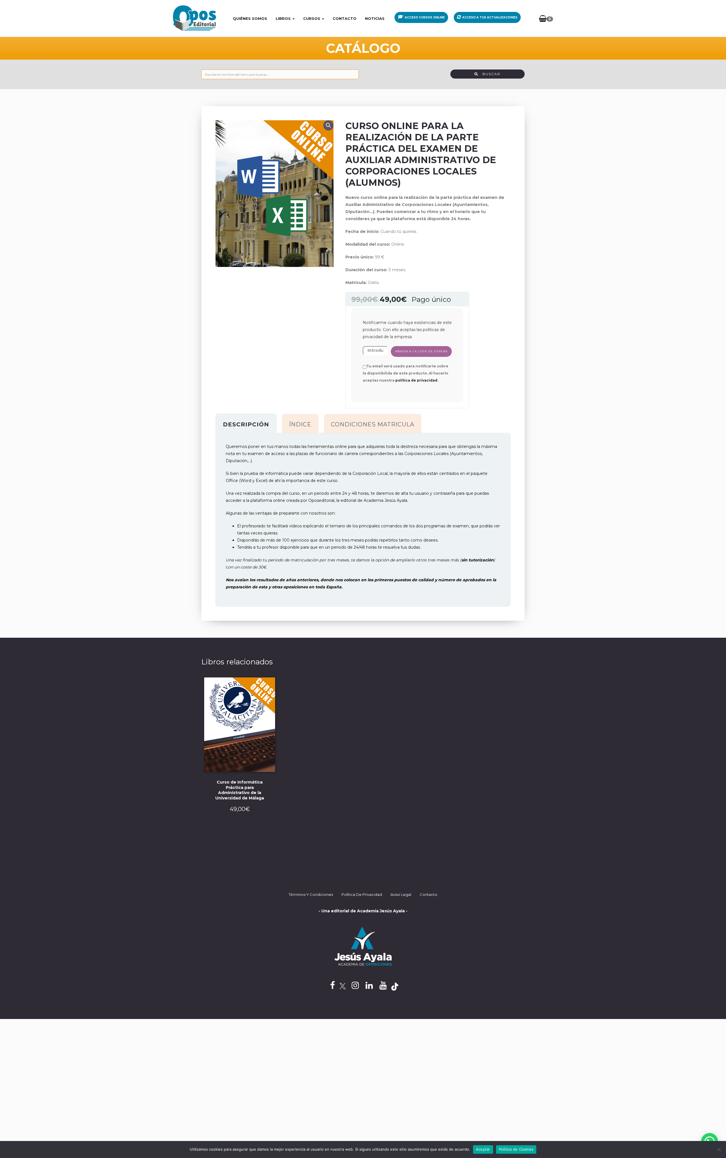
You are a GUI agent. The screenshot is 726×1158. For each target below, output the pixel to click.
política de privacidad (416, 380)
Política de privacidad (361, 894)
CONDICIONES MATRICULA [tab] (372, 424)
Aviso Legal (401, 894)
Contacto (344, 18)
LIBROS (284, 18)
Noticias (375, 18)
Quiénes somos (250, 18)
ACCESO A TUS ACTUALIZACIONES (489, 17)
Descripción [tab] (246, 424)
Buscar (489, 74)
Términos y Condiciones (311, 894)
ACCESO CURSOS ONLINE (425, 17)
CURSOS (312, 18)
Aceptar (483, 1149)
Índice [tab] (300, 424)
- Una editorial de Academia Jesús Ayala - (363, 910)
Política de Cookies (516, 1149)
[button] (328, 125)
